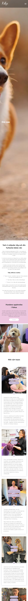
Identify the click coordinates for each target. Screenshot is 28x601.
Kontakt (14, 319)
